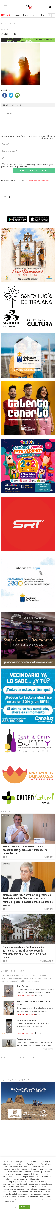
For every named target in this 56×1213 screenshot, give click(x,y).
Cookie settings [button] (10, 1207)
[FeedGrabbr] (28, 1049)
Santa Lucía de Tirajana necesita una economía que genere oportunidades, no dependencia (25, 850)
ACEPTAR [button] (25, 1207)
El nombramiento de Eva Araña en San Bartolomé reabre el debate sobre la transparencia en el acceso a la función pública (24, 952)
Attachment (8, 23)
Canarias (48, 857)
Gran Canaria (46, 961)
